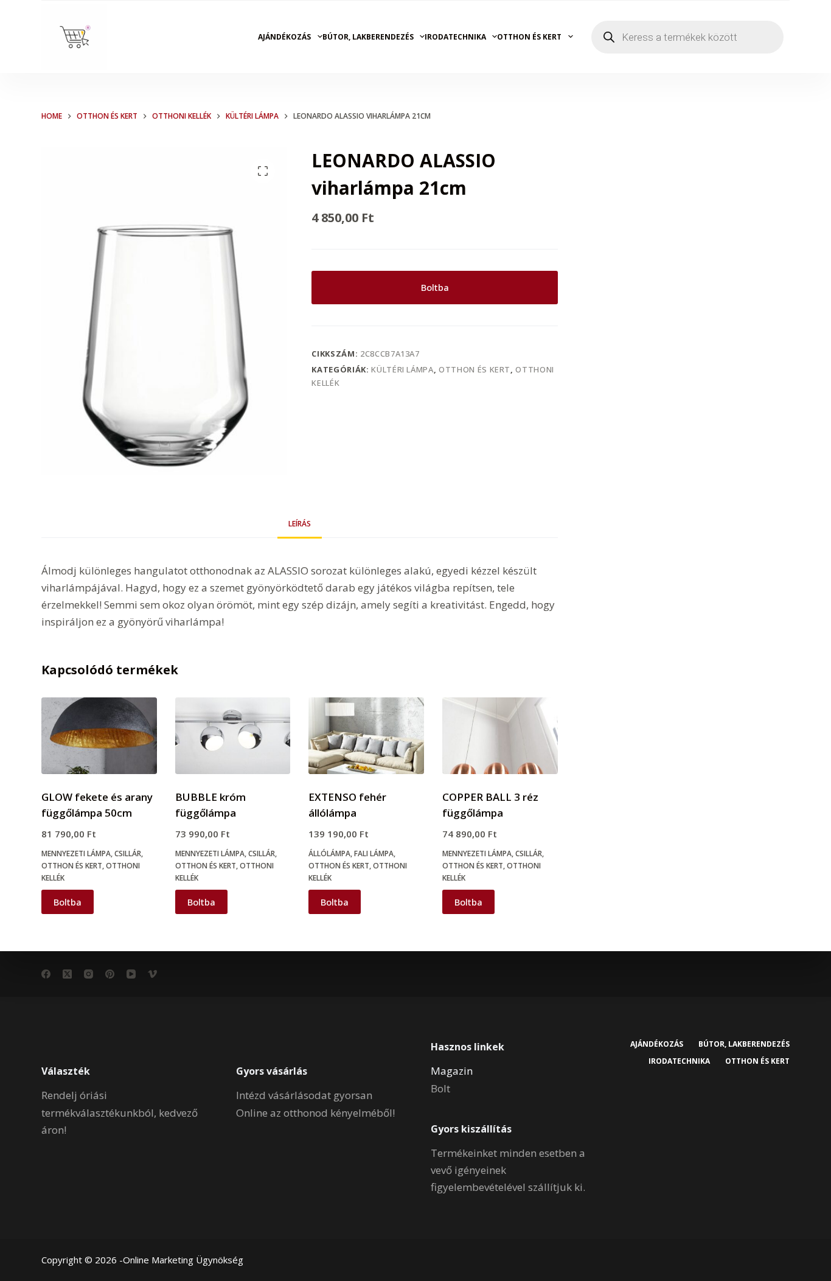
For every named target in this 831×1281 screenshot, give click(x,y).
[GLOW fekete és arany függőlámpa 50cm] (99, 735)
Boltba (435, 287)
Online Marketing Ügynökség (183, 1260)
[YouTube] (131, 974)
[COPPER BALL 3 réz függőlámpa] (500, 735)
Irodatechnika (455, 37)
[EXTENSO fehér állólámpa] (366, 735)
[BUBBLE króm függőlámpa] (233, 735)
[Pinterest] (109, 974)
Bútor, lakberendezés (368, 37)
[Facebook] (45, 974)
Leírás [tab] (299, 523)
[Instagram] (88, 974)
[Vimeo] (152, 974)
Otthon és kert (529, 37)
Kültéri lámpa (402, 369)
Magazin (452, 1071)
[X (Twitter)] (67, 974)
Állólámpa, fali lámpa (351, 853)
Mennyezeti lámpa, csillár (91, 853)
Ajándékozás (284, 37)
